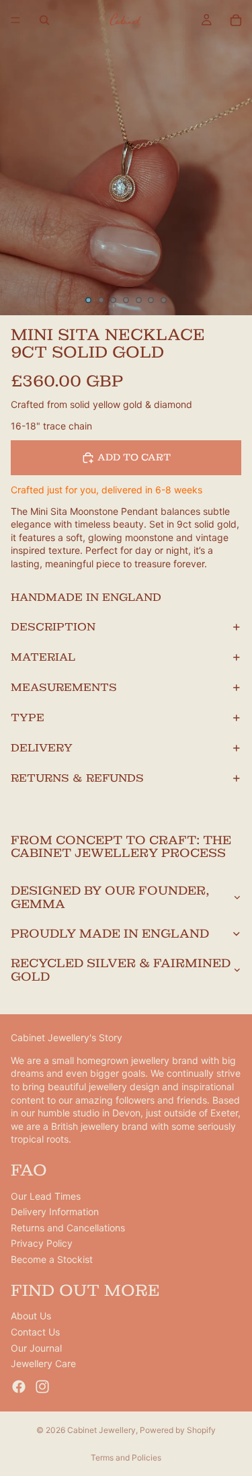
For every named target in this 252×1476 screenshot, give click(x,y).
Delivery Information (55, 1212)
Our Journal (36, 1348)
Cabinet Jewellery (101, 1430)
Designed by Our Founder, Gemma (110, 897)
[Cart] (236, 20)
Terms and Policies (126, 1457)
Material (43, 657)
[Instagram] (42, 1387)
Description (53, 627)
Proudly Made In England (110, 933)
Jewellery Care (43, 1363)
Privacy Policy (42, 1243)
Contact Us (35, 1332)
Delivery (42, 748)
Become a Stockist (52, 1259)
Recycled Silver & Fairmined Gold (120, 969)
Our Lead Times (46, 1196)
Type (27, 717)
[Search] (44, 20)
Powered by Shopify (178, 1430)
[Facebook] (19, 1387)
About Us (31, 1316)
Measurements (64, 687)
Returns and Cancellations (68, 1227)
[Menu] (15, 20)
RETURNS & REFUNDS (77, 778)
